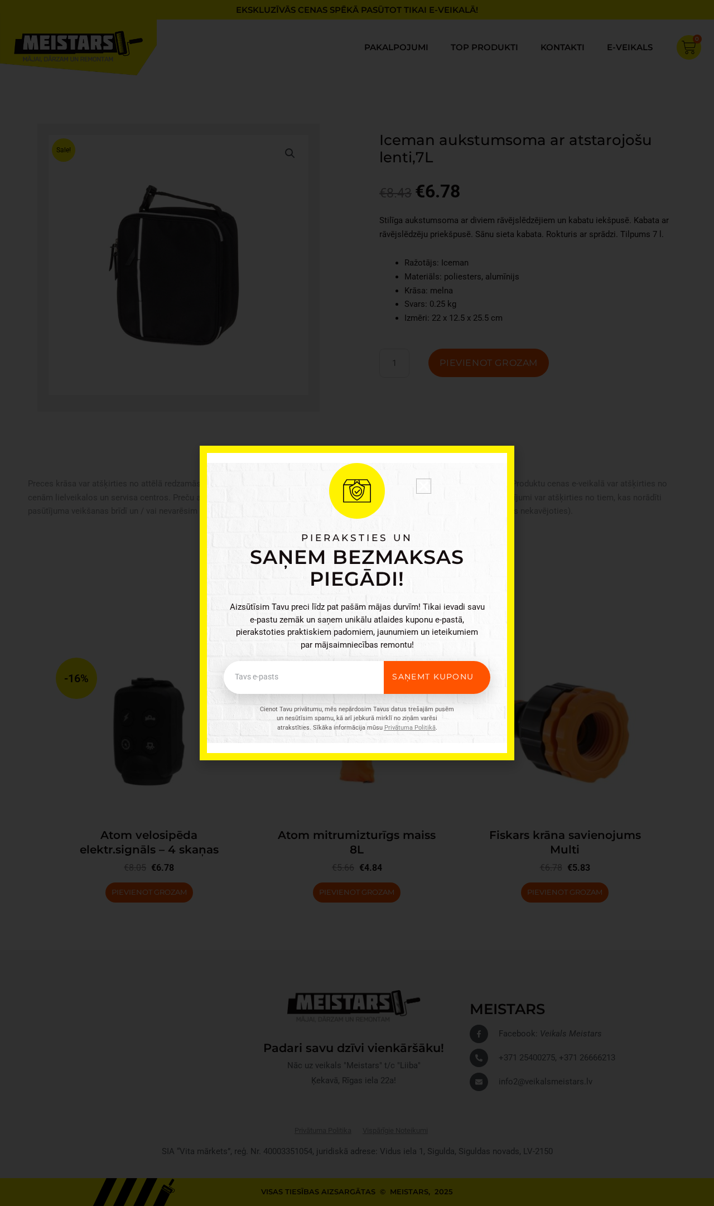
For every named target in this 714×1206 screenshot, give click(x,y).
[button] (423, 486)
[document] (357, 603)
